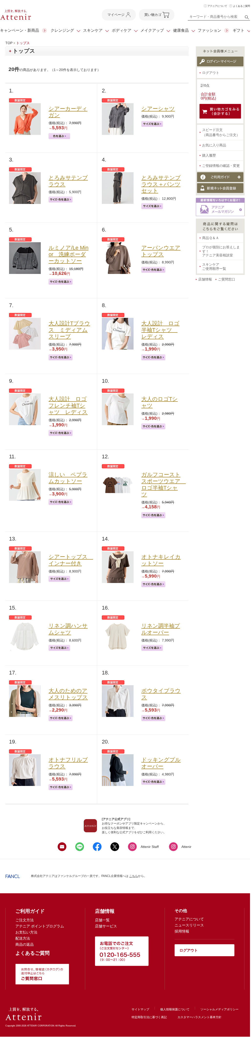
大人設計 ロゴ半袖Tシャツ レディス (160, 330)
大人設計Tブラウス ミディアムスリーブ (69, 330)
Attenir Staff (150, 847)
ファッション (209, 30)
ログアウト (210, 73)
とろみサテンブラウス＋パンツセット (161, 184)
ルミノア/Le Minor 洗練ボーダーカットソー (68, 254)
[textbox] (219, 17)
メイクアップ (152, 30)
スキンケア (93, 30)
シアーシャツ (158, 109)
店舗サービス (106, 926)
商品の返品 (24, 944)
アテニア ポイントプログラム (39, 926)
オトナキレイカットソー (161, 560)
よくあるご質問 (241, 6)
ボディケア (121, 30)
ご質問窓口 (226, 279)
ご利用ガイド (30, 911)
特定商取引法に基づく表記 (149, 1017)
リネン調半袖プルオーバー (160, 629)
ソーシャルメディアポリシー (219, 1009)
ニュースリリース (189, 925)
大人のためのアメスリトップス (68, 694)
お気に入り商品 (214, 145)
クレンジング (62, 30)
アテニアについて (217, 6)
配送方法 (22, 938)
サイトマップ (140, 1009)
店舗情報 (205, 279)
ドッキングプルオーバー (161, 763)
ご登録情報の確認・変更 (221, 166)
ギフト (238, 30)
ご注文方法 (24, 920)
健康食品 (181, 30)
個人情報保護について (174, 1009)
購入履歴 (209, 155)
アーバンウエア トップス (160, 251)
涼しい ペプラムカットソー (68, 478)
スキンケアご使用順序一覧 (214, 266)
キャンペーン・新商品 (19, 30)
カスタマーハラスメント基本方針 (199, 1017)
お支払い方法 (26, 932)
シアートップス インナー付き (71, 560)
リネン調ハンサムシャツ (68, 629)
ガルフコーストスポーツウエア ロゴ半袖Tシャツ (163, 484)
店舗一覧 (102, 920)
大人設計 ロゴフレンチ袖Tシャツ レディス (68, 405)
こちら (133, 876)
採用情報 (182, 931)
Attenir (186, 847)
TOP (8, 43)
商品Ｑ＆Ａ (210, 238)
